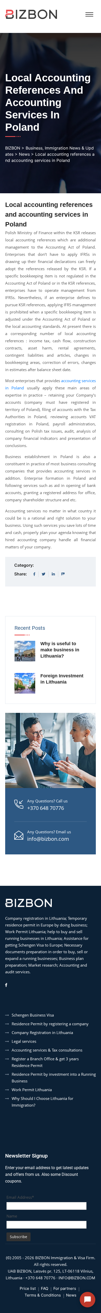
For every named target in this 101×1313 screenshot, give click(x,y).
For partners (64, 1288)
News (71, 1295)
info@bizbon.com (48, 838)
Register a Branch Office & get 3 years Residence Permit (45, 1062)
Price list (28, 1288)
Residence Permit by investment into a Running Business (54, 1077)
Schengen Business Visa (33, 1015)
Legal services (24, 1041)
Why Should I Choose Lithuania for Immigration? (42, 1102)
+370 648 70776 (45, 807)
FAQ (44, 1288)
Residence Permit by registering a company (50, 1023)
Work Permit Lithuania (32, 1089)
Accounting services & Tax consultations (47, 1050)
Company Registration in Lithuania (42, 1032)
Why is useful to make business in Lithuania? (59, 650)
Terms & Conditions (43, 1295)
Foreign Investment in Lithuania (61, 679)
